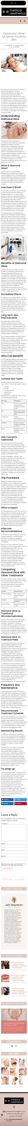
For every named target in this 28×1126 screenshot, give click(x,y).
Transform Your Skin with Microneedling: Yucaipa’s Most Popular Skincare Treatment (19, 991)
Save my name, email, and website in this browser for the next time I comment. (13, 864)
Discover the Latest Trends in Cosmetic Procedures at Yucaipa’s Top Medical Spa (19, 965)
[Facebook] (12, 1046)
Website (3, 856)
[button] (3, 21)
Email (3, 850)
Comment (4, 823)
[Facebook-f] (20, 21)
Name (3, 843)
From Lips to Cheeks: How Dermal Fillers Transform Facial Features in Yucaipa (18, 978)
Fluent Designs (16, 1120)
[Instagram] (24, 21)
